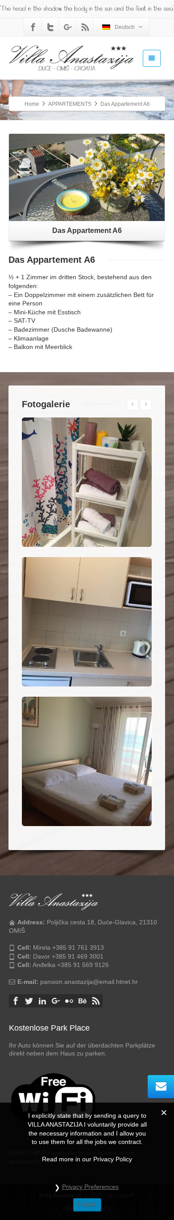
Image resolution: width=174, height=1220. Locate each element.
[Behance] (82, 1000)
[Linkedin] (42, 1000)
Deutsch (125, 27)
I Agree (87, 1204)
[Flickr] (69, 1000)
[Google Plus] (68, 27)
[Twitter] (50, 27)
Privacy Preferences (90, 1186)
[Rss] (85, 27)
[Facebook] (33, 27)
